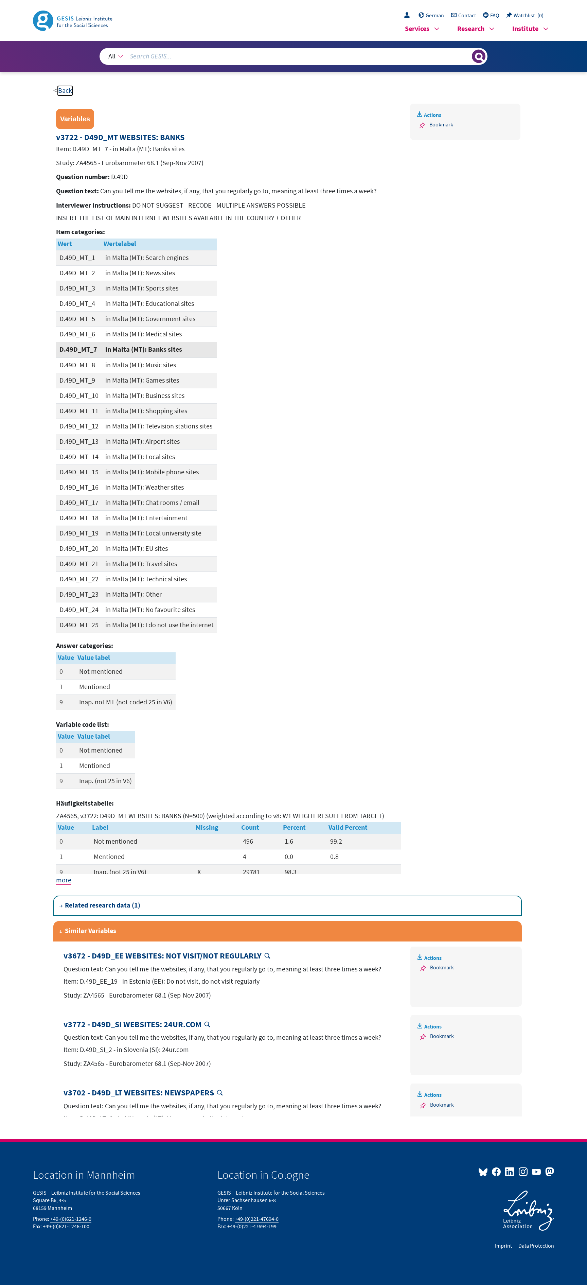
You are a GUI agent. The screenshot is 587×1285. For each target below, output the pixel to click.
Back (65, 90)
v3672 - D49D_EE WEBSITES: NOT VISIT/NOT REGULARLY (163, 956)
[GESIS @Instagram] (523, 1171)
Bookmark (441, 124)
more (63, 880)
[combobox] (293, 56)
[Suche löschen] (466, 56)
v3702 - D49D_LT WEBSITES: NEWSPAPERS (139, 1093)
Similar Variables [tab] (90, 931)
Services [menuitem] (417, 29)
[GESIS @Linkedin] (510, 1171)
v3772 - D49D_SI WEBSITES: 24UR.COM (132, 1025)
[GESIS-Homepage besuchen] (73, 20)
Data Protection (536, 1246)
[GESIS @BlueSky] (484, 1171)
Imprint (504, 1246)
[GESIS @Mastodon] (549, 1171)
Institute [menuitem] (525, 29)
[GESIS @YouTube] (537, 1171)
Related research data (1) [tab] (102, 905)
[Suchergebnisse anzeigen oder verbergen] (478, 56)
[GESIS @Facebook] (496, 1171)
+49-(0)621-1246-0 (70, 1219)
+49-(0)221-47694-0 (257, 1219)
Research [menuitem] (470, 29)
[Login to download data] (408, 15)
